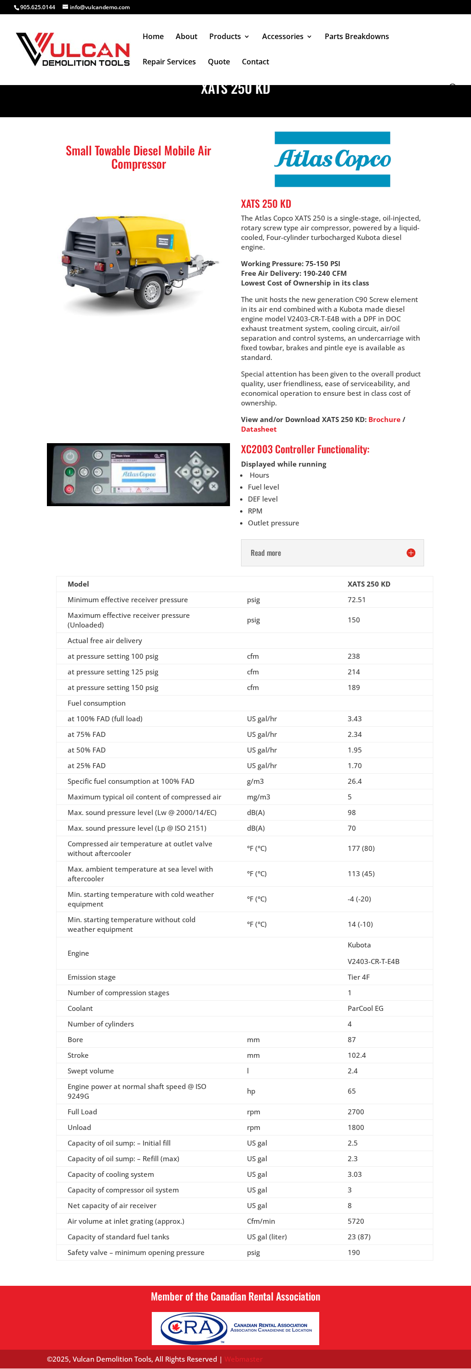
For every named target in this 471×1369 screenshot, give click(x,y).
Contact (255, 62)
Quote (219, 62)
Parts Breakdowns (357, 37)
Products (225, 37)
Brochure (384, 419)
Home (153, 37)
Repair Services (169, 62)
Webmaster (243, 1358)
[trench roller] (138, 322)
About (186, 37)
